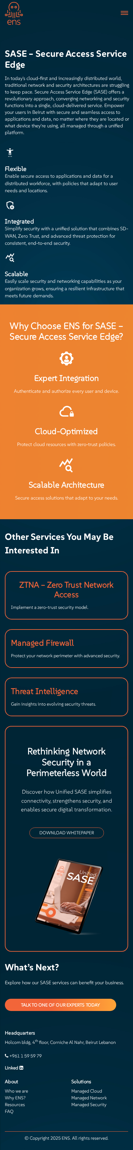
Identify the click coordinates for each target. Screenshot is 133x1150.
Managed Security (89, 1104)
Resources (15, 1104)
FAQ (9, 1111)
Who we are (16, 1091)
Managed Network (89, 1098)
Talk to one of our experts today (60, 1005)
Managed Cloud (86, 1091)
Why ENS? (15, 1098)
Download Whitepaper (66, 833)
